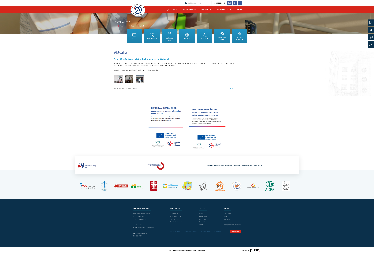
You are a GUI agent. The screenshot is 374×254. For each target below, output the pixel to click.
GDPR (225, 216)
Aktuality (142, 26)
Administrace (217, 231)
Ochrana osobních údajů (190, 231)
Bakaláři (201, 214)
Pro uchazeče (206, 10)
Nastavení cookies (205, 231)
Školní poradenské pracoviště (232, 224)
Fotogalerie (227, 219)
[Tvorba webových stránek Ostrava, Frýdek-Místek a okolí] (254, 250)
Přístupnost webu (175, 231)
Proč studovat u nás (175, 216)
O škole (175, 10)
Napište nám (235, 231)
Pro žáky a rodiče (189, 10)
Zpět (232, 88)
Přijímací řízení (174, 219)
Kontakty (240, 10)
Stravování (202, 222)
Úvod (168, 9)
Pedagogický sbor (229, 222)
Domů (121, 26)
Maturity (201, 224)
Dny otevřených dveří (176, 222)
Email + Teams (203, 216)
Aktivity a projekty (224, 10)
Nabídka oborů (174, 214)
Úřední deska (227, 214)
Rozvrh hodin (202, 219)
